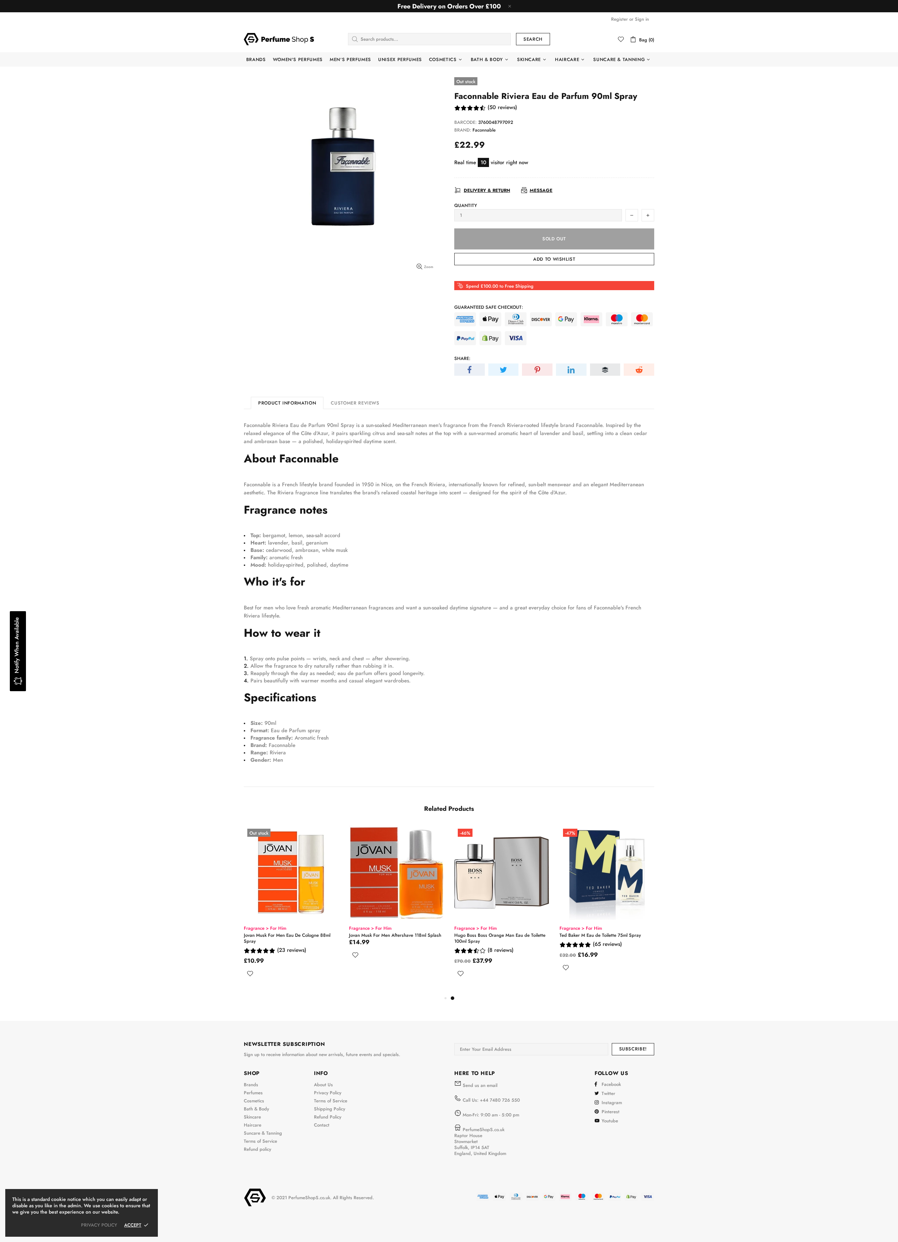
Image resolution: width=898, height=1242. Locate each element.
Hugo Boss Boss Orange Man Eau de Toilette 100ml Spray (499, 938)
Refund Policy (327, 1117)
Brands (251, 1085)
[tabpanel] (501, 909)
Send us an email (480, 1085)
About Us (323, 1085)
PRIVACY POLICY (99, 1225)
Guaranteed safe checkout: (488, 307)
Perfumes (253, 1093)
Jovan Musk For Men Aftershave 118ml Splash (395, 935)
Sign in (642, 19)
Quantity (465, 205)
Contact (321, 1125)
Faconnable (484, 130)
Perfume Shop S (279, 39)
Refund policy (257, 1149)
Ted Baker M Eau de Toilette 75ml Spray (600, 935)
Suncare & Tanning (263, 1133)
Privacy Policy (327, 1093)
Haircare (252, 1125)
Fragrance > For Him (265, 928)
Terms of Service (260, 1141)
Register (619, 19)
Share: (462, 358)
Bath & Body (256, 1109)
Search (533, 39)
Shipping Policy (329, 1109)
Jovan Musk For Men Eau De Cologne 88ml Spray (287, 938)
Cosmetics (254, 1101)
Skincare (252, 1117)
